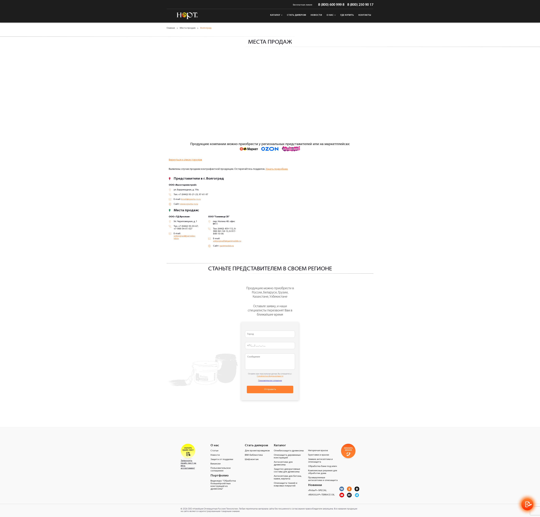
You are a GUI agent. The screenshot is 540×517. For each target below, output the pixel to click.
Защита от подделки (222, 459)
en (168, 5)
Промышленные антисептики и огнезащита (323, 479)
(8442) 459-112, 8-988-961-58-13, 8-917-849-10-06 (224, 231)
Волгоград (205, 28)
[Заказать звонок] (527, 504)
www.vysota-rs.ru (189, 204)
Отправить (270, 389)
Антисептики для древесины (283, 463)
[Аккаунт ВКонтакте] (342, 489)
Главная (171, 28)
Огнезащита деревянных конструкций (287, 456)
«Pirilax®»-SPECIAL (317, 490)
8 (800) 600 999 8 (331, 5)
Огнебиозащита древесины (289, 451)
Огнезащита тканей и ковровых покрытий (285, 484)
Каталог (275, 15)
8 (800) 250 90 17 (360, 5)
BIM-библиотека (254, 455)
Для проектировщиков (257, 451)
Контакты (364, 15)
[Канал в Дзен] (357, 489)
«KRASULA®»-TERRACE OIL (321, 495)
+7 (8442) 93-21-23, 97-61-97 (193, 194)
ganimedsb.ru (227, 246)
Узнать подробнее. (277, 169)
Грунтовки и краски (318, 455)
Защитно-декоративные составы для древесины (287, 470)
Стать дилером (296, 15)
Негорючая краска (318, 450)
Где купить (347, 15)
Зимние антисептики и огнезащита (320, 460)
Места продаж (187, 28)
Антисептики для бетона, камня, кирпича (288, 477)
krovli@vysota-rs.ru (191, 199)
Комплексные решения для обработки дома (322, 472)
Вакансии (216, 464)
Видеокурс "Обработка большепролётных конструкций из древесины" (223, 485)
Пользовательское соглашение (270, 381)
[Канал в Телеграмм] (357, 495)
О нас (330, 15)
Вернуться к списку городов (185, 160)
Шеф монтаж (251, 459)
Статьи (214, 451)
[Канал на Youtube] (349, 489)
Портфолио (220, 475)
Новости (316, 15)
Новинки (315, 485)
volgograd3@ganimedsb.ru (227, 241)
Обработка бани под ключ (322, 466)
